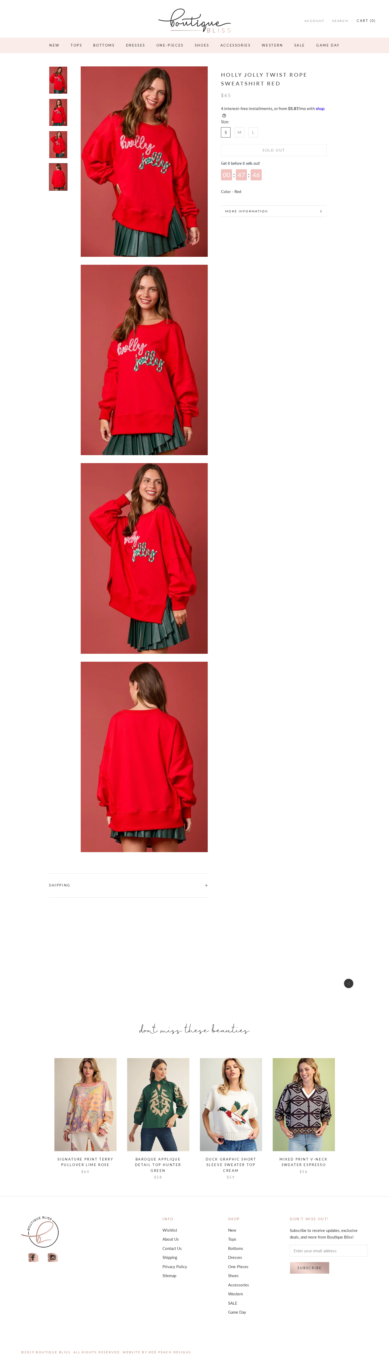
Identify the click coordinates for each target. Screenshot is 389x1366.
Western (272, 45)
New (54, 45)
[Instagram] (52, 1258)
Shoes (202, 45)
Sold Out (274, 150)
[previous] (42, 1113)
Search (340, 21)
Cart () (366, 21)
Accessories (235, 45)
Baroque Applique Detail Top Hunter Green (158, 1165)
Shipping (60, 885)
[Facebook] (33, 1258)
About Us (170, 1239)
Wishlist (169, 1230)
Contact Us (172, 1248)
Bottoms (104, 45)
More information (246, 211)
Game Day (328, 45)
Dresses (135, 45)
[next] (347, 1113)
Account (315, 21)
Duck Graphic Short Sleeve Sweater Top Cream (231, 1165)
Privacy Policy (174, 1266)
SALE (299, 45)
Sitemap (169, 1275)
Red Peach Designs (170, 1352)
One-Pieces (170, 45)
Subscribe (309, 1268)
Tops (76, 45)
